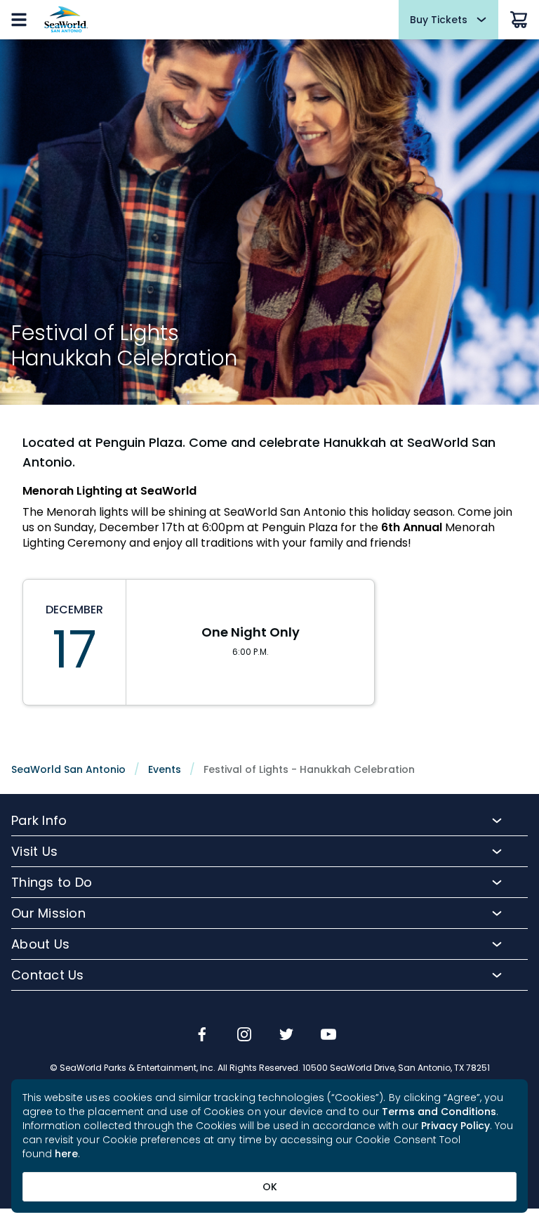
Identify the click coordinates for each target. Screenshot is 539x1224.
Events (164, 769)
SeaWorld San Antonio (68, 769)
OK (269, 1187)
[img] (202, 1036)
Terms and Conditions (439, 1112)
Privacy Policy (456, 1126)
